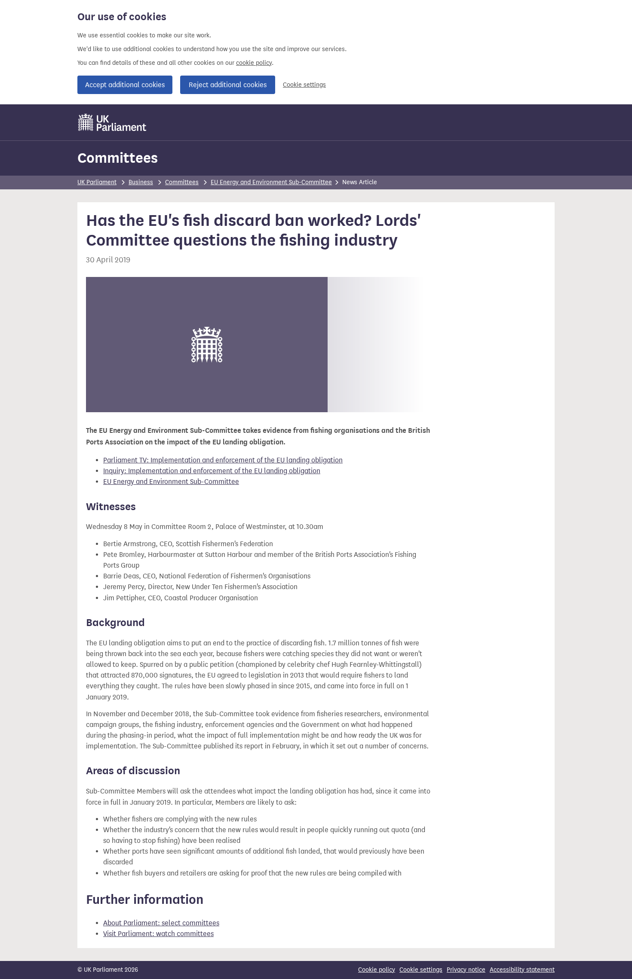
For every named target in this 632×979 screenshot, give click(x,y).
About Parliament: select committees (161, 923)
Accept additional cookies (125, 85)
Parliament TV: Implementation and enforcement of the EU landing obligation (223, 460)
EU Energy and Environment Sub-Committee (271, 182)
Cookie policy (376, 969)
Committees (117, 158)
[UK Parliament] (112, 122)
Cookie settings (304, 84)
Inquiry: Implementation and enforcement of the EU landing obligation (211, 471)
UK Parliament (97, 182)
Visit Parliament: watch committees (158, 934)
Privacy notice (466, 969)
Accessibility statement (522, 969)
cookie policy (254, 63)
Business (141, 182)
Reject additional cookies (228, 85)
